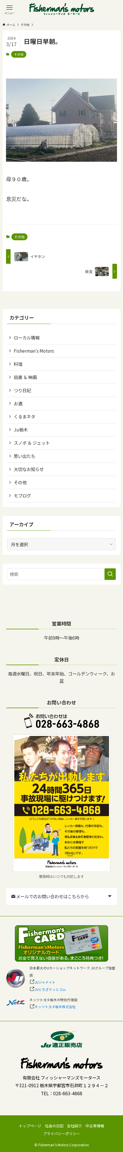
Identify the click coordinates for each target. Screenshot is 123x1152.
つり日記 (22, 390)
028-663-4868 (67, 1093)
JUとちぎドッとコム (50, 989)
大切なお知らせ (29, 469)
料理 (18, 364)
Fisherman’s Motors (34, 350)
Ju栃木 (21, 429)
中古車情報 (95, 1125)
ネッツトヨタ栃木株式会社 (55, 1006)
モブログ (22, 495)
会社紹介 (74, 1125)
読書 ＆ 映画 (25, 377)
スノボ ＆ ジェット (32, 443)
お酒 (18, 403)
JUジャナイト (45, 982)
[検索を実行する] (110, 574)
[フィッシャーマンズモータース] (61, 9)
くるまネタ (24, 416)
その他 (18, 54)
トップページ (30, 1125)
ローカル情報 (26, 337)
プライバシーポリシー (61, 1133)
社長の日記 (54, 1125)
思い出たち (24, 456)
